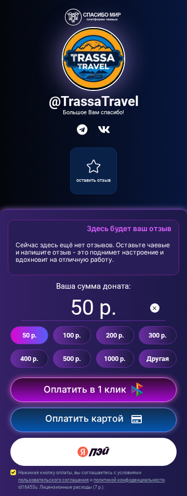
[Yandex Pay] (93, 452)
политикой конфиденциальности (129, 479)
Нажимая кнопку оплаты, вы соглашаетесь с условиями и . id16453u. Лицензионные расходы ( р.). (92, 480)
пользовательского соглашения (53, 479)
